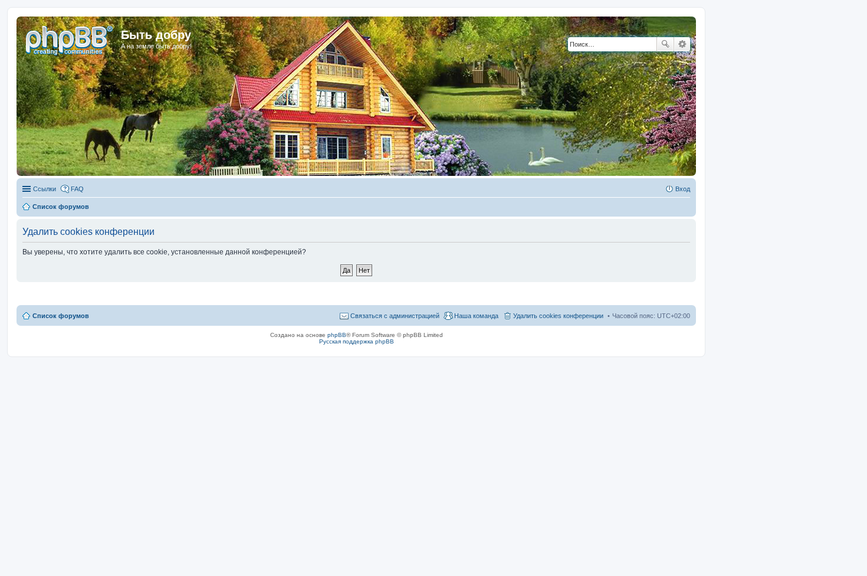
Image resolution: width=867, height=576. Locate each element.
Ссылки (44, 188)
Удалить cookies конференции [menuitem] (558, 315)
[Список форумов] (70, 38)
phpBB (336, 335)
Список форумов (60, 315)
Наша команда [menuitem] (476, 315)
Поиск (665, 44)
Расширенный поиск (682, 44)
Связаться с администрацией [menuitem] (394, 315)
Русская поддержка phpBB (356, 341)
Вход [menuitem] (682, 188)
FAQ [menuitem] (77, 188)
